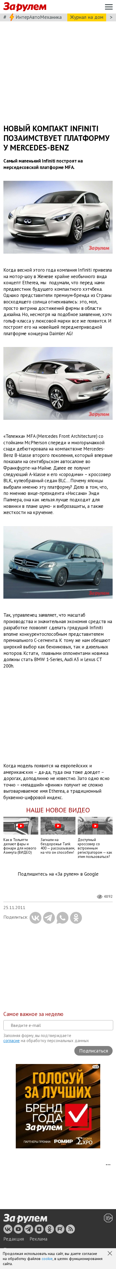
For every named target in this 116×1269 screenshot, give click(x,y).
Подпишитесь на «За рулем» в (58, 874)
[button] (110, 1254)
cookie (47, 1258)
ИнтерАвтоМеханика (38, 17)
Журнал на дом (86, 17)
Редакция (13, 1239)
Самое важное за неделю (33, 1014)
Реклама (38, 1239)
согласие (11, 1040)
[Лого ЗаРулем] (24, 7)
